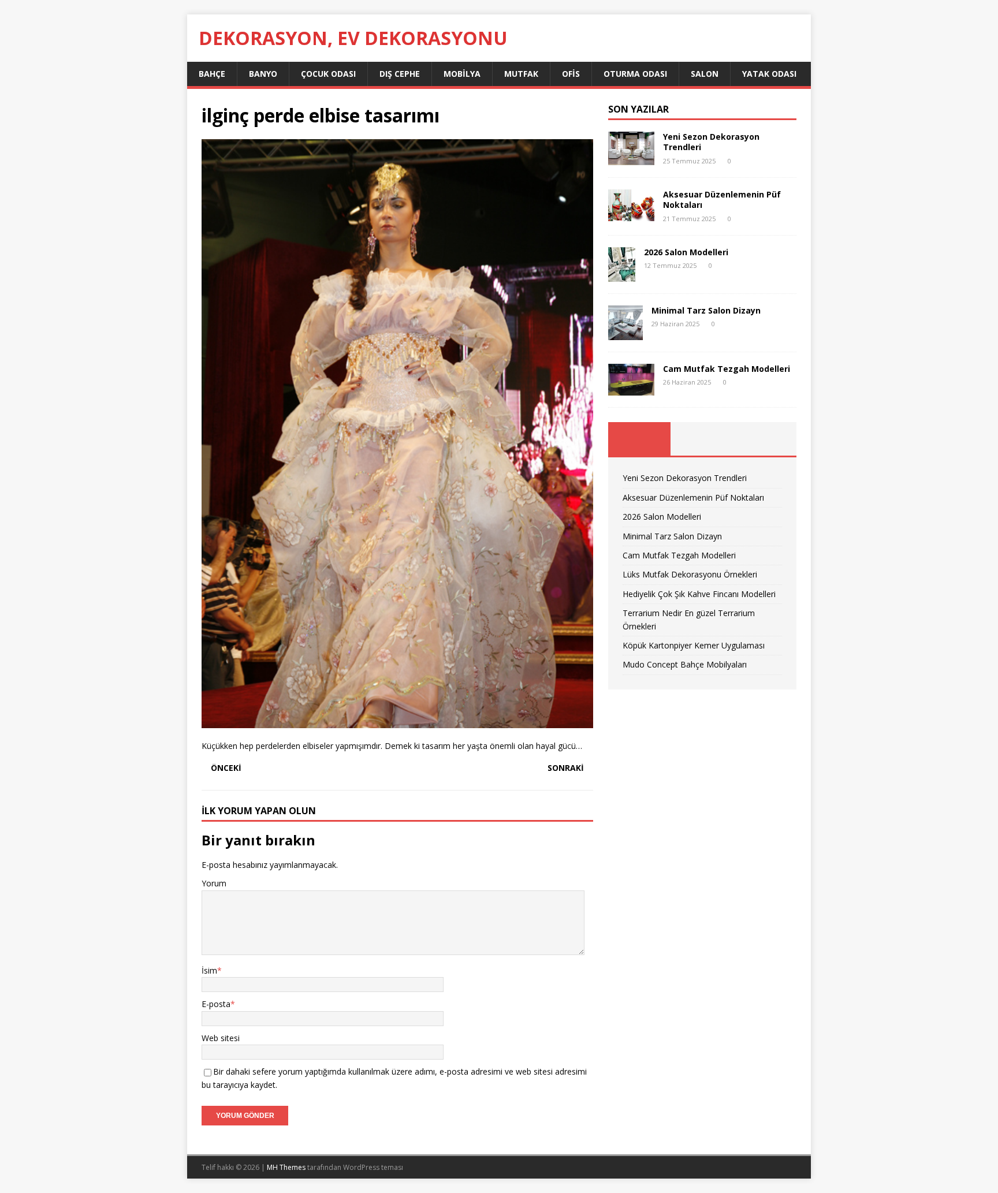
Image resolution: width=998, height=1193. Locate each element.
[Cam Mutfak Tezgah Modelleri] (631, 388)
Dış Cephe (399, 73)
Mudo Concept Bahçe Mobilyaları (685, 664)
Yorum (214, 883)
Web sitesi (221, 1037)
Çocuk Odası (328, 73)
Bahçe (212, 73)
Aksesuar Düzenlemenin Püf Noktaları (722, 199)
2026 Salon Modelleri (686, 252)
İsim (209, 970)
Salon (704, 73)
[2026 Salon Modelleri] (621, 274)
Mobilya (462, 73)
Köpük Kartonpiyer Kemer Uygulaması (694, 645)
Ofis (571, 73)
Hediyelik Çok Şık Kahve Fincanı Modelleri (699, 593)
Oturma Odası (635, 73)
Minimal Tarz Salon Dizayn (706, 310)
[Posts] (639, 439)
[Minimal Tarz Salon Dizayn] (625, 332)
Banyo (263, 73)
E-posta (216, 1003)
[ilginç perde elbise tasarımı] (397, 720)
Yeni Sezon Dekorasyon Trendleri (711, 141)
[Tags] (702, 439)
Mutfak (521, 73)
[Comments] (764, 439)
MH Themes (286, 1167)
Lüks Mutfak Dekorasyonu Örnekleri (690, 574)
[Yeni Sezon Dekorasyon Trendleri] (631, 158)
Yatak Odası (769, 73)
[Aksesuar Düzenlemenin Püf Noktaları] (631, 214)
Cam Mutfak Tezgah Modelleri (726, 368)
